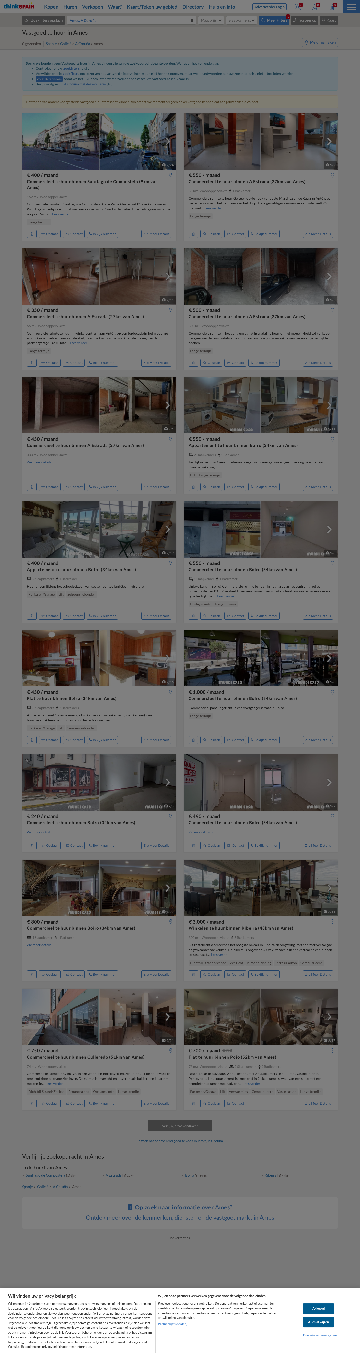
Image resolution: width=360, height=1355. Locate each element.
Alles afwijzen (318, 1322)
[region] (180, 1321)
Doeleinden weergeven (320, 1335)
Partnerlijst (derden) (173, 1324)
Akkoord (318, 1309)
